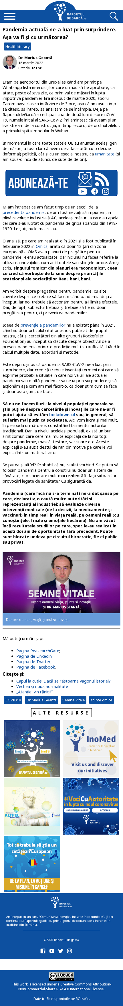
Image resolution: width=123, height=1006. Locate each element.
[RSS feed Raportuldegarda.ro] (44, 963)
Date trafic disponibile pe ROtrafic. (61, 998)
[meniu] (9, 17)
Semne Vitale (73, 700)
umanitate (104, 154)
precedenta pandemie (24, 212)
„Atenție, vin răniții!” (34, 692)
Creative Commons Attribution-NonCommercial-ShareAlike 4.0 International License (64, 986)
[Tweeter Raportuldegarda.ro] (62, 952)
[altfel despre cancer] (32, 807)
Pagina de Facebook (35, 667)
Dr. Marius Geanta (42, 700)
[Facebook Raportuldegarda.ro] (44, 952)
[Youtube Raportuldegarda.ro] (53, 952)
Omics (41, 246)
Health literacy (17, 46)
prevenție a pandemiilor (43, 325)
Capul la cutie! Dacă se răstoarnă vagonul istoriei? (63, 681)
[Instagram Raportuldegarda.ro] (70, 952)
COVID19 (13, 700)
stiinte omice (101, 700)
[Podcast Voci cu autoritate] (91, 807)
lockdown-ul (62, 414)
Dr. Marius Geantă (35, 57)
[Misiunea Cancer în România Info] (32, 864)
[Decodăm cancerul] (91, 749)
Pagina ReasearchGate (37, 650)
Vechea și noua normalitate (42, 686)
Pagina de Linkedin (34, 656)
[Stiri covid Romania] (32, 749)
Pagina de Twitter (33, 661)
